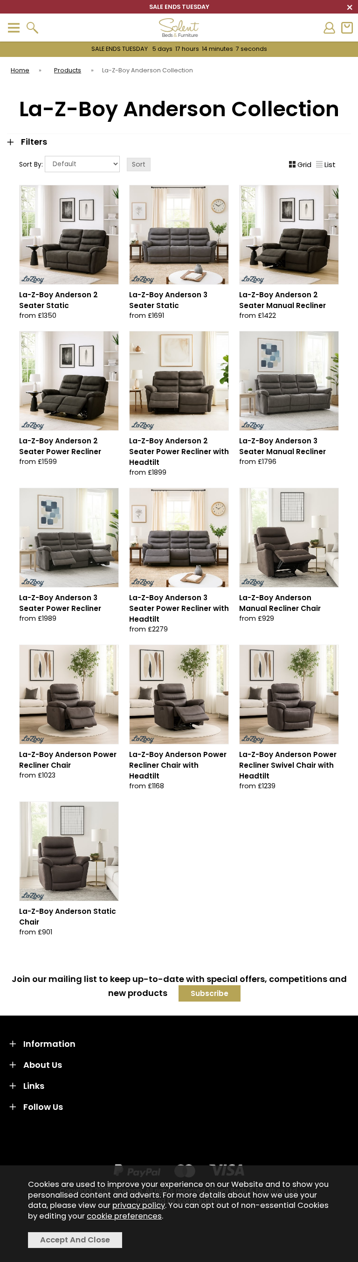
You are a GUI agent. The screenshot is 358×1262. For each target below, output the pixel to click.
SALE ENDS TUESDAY (179, 49)
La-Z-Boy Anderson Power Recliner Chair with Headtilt (178, 765)
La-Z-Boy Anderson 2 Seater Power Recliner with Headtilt (179, 451)
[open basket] (347, 28)
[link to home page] (179, 27)
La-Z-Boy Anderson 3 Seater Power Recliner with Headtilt (179, 608)
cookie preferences (124, 1216)
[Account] (329, 28)
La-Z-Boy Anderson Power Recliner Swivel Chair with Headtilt (288, 765)
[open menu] (13, 28)
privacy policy (138, 1205)
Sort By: (32, 164)
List (330, 164)
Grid (304, 164)
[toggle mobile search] (32, 28)
